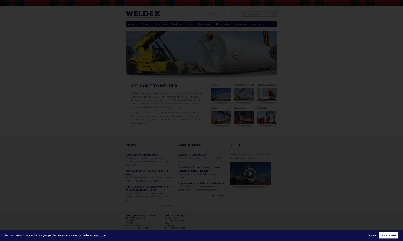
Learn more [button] (99, 235)
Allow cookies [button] (388, 235)
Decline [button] (372, 235)
